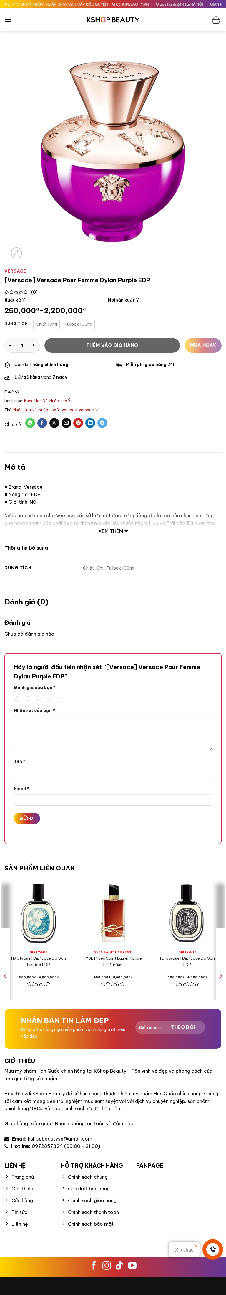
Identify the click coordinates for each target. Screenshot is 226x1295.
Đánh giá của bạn (35, 687)
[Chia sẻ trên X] (54, 423)
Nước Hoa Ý (60, 400)
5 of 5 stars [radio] (58, 697)
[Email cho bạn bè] (66, 423)
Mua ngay (203, 345)
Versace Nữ (89, 409)
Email (21, 788)
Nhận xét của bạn (34, 710)
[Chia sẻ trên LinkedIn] (90, 423)
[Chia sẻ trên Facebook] (42, 423)
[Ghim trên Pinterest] (78, 423)
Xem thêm (110, 531)
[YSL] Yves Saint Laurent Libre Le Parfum (113, 961)
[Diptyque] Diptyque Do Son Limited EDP (38, 961)
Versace (69, 409)
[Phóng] (16, 253)
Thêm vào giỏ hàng (112, 345)
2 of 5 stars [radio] (26, 697)
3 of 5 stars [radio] (37, 697)
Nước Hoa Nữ (36, 400)
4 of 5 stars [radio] (48, 697)
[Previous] (5, 988)
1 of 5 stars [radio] (15, 697)
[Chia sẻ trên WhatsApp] (30, 423)
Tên (19, 761)
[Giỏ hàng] (217, 19)
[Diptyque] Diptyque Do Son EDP (187, 961)
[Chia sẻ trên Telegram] (102, 423)
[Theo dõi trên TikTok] (119, 1266)
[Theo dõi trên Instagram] (106, 1266)
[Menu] (7, 19)
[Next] (220, 988)
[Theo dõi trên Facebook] (93, 1266)
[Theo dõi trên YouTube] (132, 1266)
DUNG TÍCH (16, 324)
